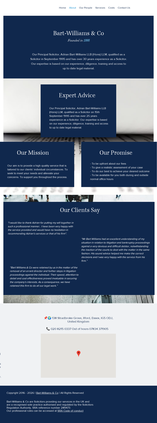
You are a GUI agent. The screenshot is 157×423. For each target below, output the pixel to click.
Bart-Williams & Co (47, 392)
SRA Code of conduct (70, 410)
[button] (100, 7)
